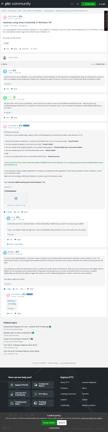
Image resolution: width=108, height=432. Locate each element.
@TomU (9, 132)
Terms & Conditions (39, 363)
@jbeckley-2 (11, 301)
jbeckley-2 (11, 252)
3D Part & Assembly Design (13, 329)
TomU (10, 97)
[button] (2, 4)
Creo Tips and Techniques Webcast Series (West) (21, 351)
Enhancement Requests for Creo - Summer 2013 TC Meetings (26, 327)
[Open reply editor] (54, 57)
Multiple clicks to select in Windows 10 (18, 333)
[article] (54, 80)
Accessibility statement (68, 363)
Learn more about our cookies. (91, 418)
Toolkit (6, 43)
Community (12, 11)
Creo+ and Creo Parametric (32, 11)
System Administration (11, 335)
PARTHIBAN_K (13, 16)
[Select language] (78, 4)
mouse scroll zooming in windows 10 (17, 339)
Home (4, 11)
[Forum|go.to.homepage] (18, 4)
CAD (19, 11)
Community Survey (106, 20)
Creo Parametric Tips (11, 348)
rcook (10, 71)
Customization (49, 11)
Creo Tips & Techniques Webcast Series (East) (20, 345)
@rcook (16, 132)
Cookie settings (53, 363)
